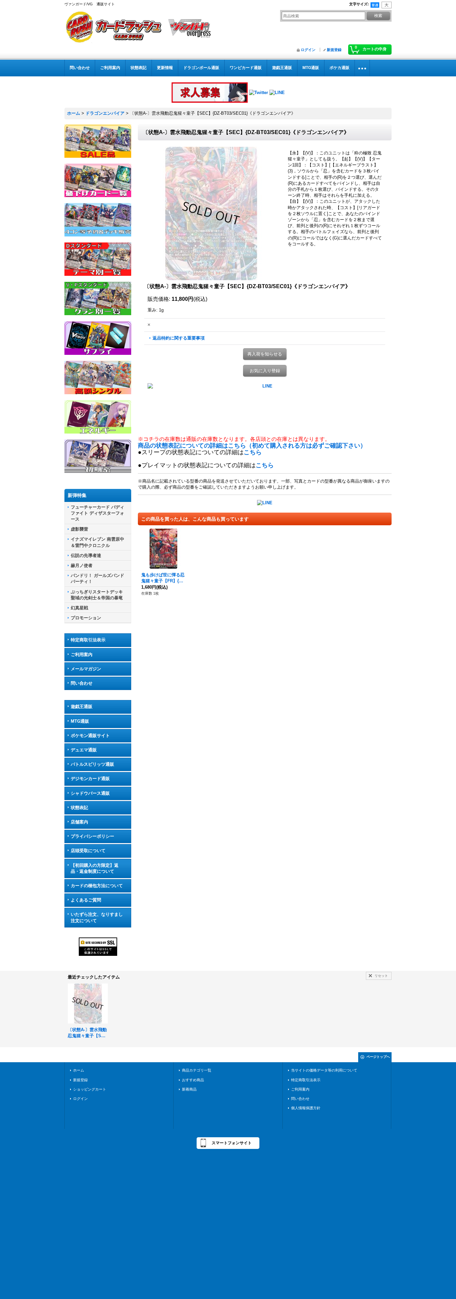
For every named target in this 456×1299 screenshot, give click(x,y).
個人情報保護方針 (305, 1108)
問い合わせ (81, 683)
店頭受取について (88, 850)
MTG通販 (80, 721)
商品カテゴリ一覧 (196, 1070)
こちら (253, 452)
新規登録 (334, 50)
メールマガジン (86, 668)
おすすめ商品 (193, 1080)
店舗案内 (79, 821)
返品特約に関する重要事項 (179, 338)
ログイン (308, 50)
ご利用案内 (81, 654)
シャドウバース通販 (90, 793)
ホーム (78, 1070)
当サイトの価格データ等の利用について (324, 1070)
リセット (381, 976)
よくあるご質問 (86, 899)
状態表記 (79, 807)
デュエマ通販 (84, 749)
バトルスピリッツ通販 (92, 764)
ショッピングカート (89, 1089)
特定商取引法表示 (88, 639)
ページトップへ (378, 1057)
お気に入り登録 (265, 370)
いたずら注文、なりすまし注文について (97, 917)
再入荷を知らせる (264, 354)
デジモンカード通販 (90, 778)
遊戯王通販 (81, 706)
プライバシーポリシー (92, 836)
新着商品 (189, 1089)
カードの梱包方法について (97, 885)
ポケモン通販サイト (90, 735)
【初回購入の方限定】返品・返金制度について (95, 868)
